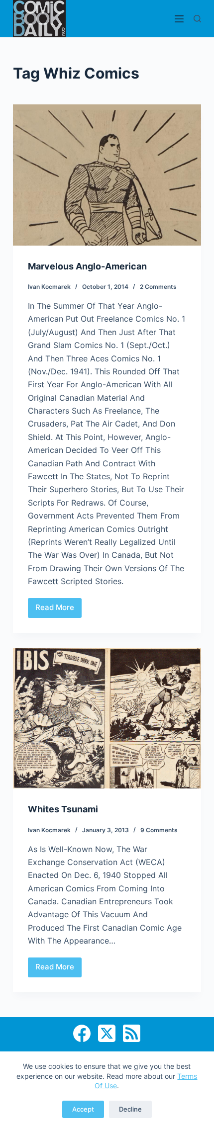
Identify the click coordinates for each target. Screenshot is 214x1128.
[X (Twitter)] (106, 1033)
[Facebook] (82, 1033)
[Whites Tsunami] (107, 718)
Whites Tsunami (63, 809)
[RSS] (131, 1033)
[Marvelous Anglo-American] (107, 175)
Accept (83, 1109)
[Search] (197, 18)
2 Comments (158, 286)
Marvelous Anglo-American (87, 266)
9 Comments (159, 830)
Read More (58, 610)
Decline (130, 1109)
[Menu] (179, 18)
